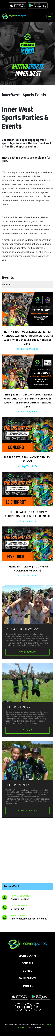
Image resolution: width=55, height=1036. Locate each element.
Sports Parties (27, 810)
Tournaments (27, 979)
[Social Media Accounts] (18, 1007)
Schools (27, 963)
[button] (49, 16)
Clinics (27, 730)
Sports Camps (27, 652)
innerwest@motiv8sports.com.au (29, 918)
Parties (28, 986)
